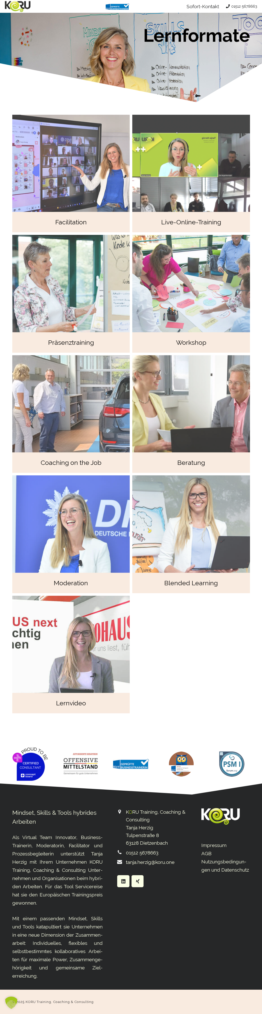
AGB (206, 853)
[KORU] (17, 6)
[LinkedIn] (123, 881)
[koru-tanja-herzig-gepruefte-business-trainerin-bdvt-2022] (117, 6)
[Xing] (138, 881)
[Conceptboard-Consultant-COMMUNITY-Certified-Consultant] (30, 764)
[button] (11, 1002)
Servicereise (89, 886)
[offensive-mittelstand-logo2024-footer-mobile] (81, 764)
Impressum (213, 845)
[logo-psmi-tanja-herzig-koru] (232, 764)
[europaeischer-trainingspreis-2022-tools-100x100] (181, 764)
